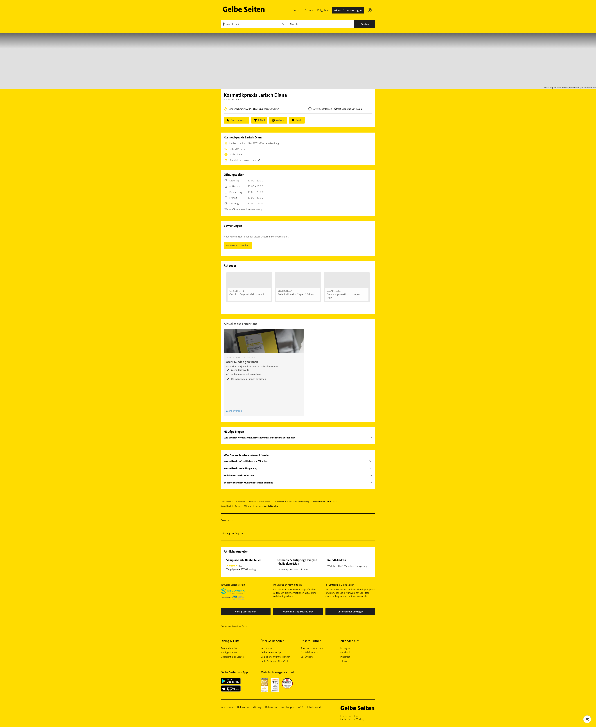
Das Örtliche (307, 656)
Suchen (297, 10)
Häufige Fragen (229, 652)
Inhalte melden (315, 707)
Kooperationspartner (311, 648)
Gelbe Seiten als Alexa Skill (275, 661)
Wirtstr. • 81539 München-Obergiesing (347, 563)
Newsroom (267, 648)
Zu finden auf (349, 641)
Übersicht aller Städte (232, 656)
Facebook (345, 652)
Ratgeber (322, 10)
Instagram (345, 648)
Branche (225, 520)
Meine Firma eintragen (348, 10)
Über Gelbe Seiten (272, 641)
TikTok (343, 661)
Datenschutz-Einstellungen (279, 707)
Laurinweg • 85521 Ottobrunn (297, 564)
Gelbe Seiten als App (271, 652)
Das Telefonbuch (309, 652)
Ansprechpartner (230, 648)
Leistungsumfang (230, 533)
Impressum (227, 707)
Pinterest (345, 656)
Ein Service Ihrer (352, 717)
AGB (300, 707)
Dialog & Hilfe (230, 641)
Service (309, 10)
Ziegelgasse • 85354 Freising (243, 564)
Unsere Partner (310, 641)
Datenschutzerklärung (249, 707)
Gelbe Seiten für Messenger (275, 656)
